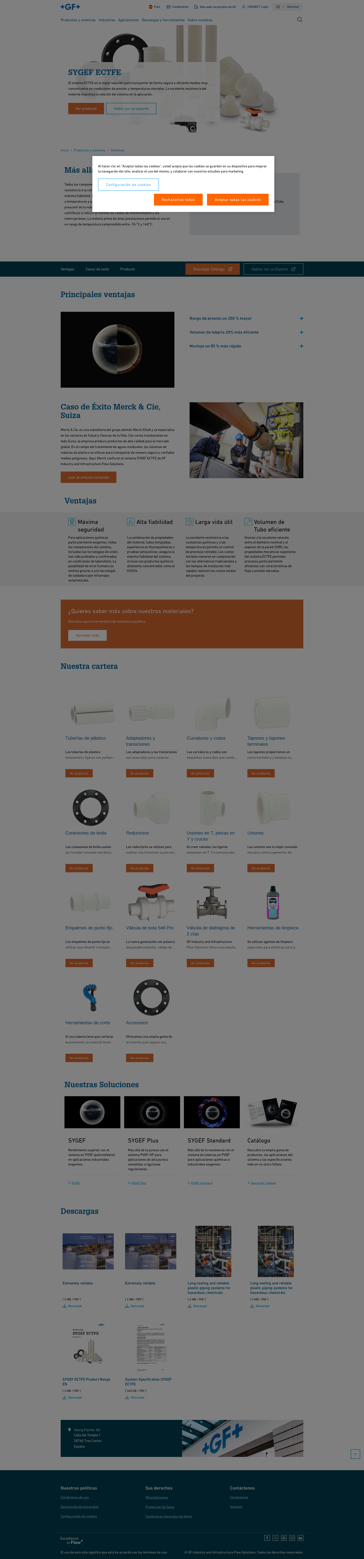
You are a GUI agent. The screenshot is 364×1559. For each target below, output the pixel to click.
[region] (183, 184)
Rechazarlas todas (178, 200)
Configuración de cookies (128, 185)
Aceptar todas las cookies (238, 200)
